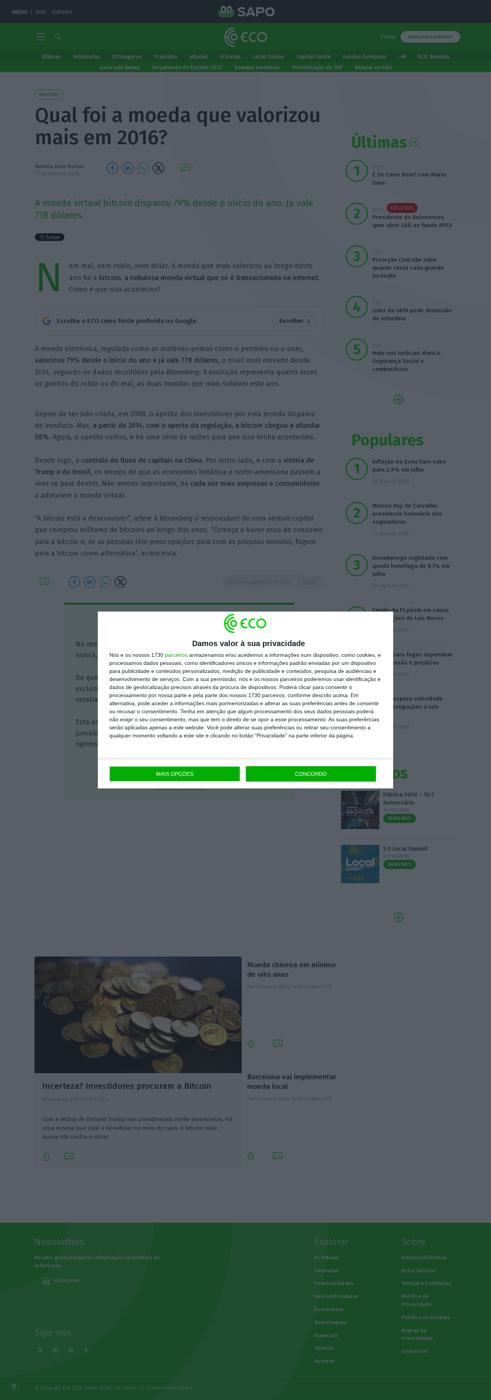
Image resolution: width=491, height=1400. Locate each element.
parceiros (176, 655)
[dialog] (245, 700)
